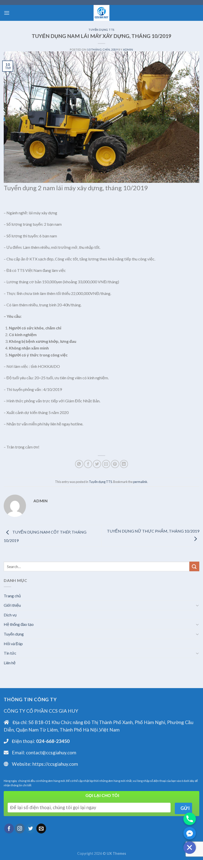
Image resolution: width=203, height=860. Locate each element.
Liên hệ (10, 662)
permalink (140, 482)
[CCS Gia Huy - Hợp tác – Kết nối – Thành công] (101, 13)
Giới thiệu (12, 605)
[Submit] (194, 566)
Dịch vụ (10, 614)
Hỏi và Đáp (13, 643)
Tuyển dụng (14, 634)
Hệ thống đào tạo (19, 624)
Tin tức (10, 653)
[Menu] (7, 13)
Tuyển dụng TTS (101, 29)
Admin (128, 49)
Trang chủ (12, 595)
